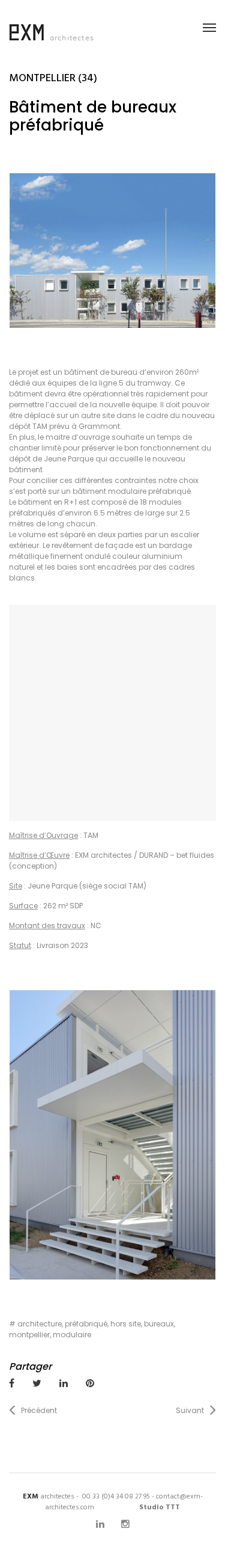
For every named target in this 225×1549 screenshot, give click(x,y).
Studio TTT (159, 1507)
